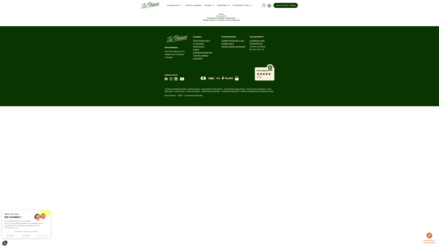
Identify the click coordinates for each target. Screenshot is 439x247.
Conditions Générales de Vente (175, 89)
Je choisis (26, 235)
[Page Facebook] (166, 79)
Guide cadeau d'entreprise (256, 89)
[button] (5, 243)
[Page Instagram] (171, 79)
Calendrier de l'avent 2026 (211, 91)
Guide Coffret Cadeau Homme (234, 89)
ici (210, 20)
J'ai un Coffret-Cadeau (285, 5)
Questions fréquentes (202, 52)
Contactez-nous (257, 40)
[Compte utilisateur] (264, 5)
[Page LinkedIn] (176, 79)
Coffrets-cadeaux (193, 5)
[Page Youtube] (182, 79)
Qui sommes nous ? (201, 40)
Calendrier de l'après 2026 (230, 91)
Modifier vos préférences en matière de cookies (257, 91)
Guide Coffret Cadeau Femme (211, 89)
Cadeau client (227, 43)
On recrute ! (198, 43)
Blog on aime (180, 91)
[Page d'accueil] (150, 5)
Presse (196, 49)
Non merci (10, 235)
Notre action (198, 46)
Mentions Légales (194, 89)
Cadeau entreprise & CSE (232, 40)
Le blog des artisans (193, 91)
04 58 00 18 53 (256, 43)
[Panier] (269, 5)
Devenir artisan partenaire (233, 46)
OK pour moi (42, 235)
